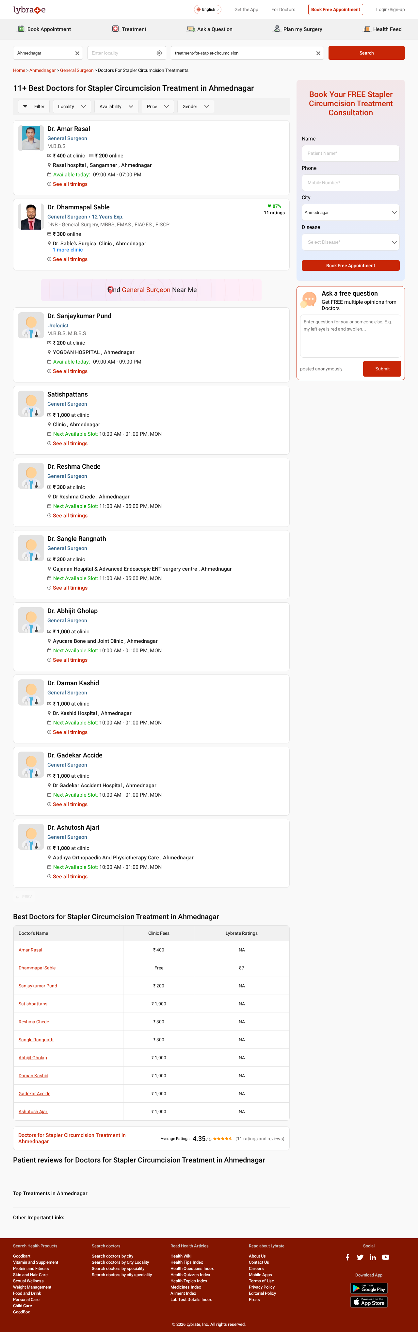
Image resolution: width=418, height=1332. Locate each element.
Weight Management (32, 1287)
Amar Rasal (30, 949)
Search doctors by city (112, 1256)
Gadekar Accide (34, 1093)
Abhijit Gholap (33, 1057)
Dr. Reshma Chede (74, 466)
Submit (382, 368)
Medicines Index (185, 1287)
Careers (256, 1268)
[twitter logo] (360, 1259)
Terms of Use (261, 1280)
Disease (311, 227)
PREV (27, 896)
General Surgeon (77, 70)
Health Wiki (180, 1256)
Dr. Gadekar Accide (75, 755)
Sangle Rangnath (36, 1039)
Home (19, 70)
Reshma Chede (34, 1021)
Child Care (22, 1305)
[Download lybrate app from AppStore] (369, 1306)
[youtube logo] (386, 1259)
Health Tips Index (186, 1262)
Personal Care (26, 1299)
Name (308, 139)
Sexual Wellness (28, 1280)
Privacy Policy (262, 1287)
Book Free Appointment (335, 9)
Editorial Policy (262, 1293)
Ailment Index (183, 1293)
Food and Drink (27, 1293)
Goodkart (21, 1256)
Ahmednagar (42, 70)
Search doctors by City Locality (120, 1262)
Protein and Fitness (31, 1268)
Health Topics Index (188, 1280)
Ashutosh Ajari (33, 1111)
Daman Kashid (33, 1075)
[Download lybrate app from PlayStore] (369, 1292)
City (306, 197)
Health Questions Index (192, 1268)
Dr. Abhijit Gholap (72, 611)
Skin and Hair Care (30, 1274)
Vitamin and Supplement (35, 1262)
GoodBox (21, 1311)
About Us (257, 1256)
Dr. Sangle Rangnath (76, 539)
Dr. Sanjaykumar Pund (79, 316)
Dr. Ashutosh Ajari (73, 827)
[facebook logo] (347, 1259)
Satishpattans (67, 394)
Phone (309, 168)
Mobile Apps (260, 1274)
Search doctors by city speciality (122, 1274)
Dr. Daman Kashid (73, 683)
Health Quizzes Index (190, 1274)
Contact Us (259, 1262)
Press (254, 1299)
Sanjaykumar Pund (38, 985)
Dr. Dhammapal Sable (78, 207)
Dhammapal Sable (37, 967)
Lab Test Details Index (191, 1299)
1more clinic (68, 250)
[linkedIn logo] (373, 1259)
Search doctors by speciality (118, 1268)
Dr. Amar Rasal (68, 129)
